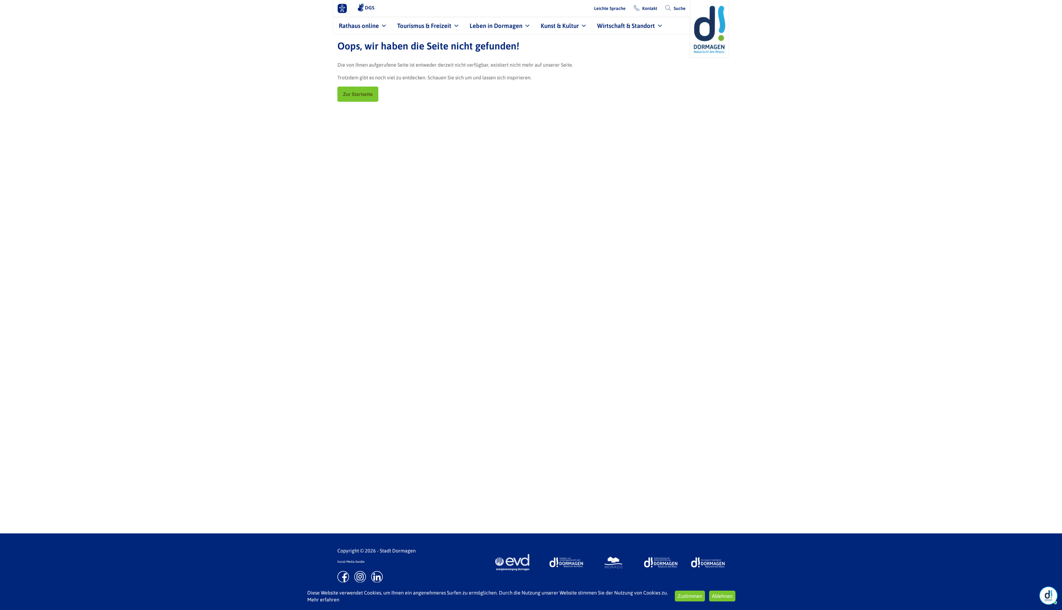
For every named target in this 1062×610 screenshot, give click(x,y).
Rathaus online (359, 25)
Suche (680, 8)
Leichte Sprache (610, 8)
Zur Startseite (358, 94)
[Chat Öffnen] (1048, 595)
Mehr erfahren (323, 600)
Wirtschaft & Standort (626, 25)
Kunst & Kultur (560, 25)
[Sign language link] (366, 8)
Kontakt (649, 8)
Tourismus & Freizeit (424, 25)
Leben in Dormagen (496, 25)
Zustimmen (690, 596)
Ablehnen (722, 596)
